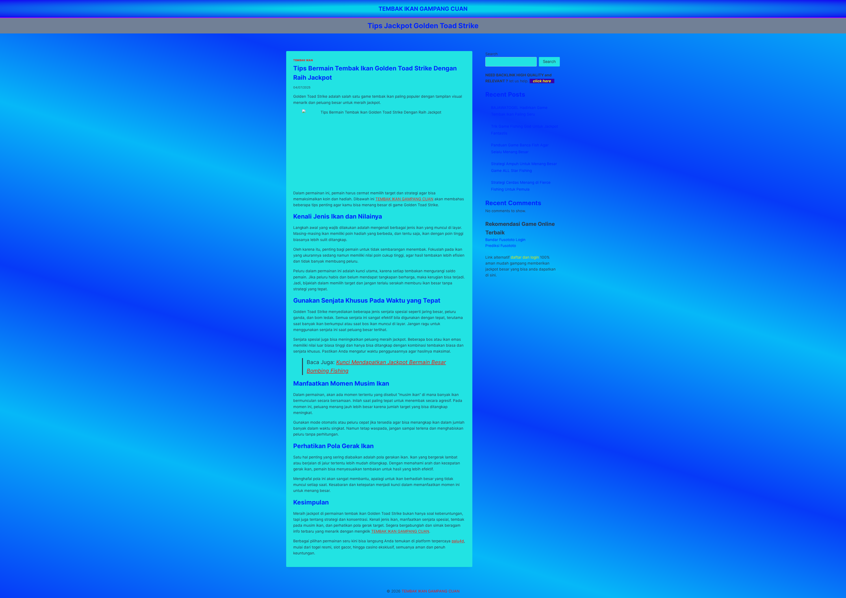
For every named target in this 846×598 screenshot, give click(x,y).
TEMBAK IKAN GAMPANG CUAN (400, 531)
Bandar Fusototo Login (505, 239)
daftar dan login (525, 257)
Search (491, 54)
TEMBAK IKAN (303, 60)
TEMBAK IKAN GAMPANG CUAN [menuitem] (404, 199)
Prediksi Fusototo (500, 245)
